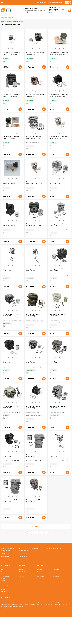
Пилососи (55, 574)
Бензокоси (39, 574)
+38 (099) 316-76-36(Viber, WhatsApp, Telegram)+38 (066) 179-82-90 (56, 9)
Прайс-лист (21, 576)
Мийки (54, 571)
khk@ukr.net (35, 548)
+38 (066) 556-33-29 (23, 550)
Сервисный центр (5, 576)
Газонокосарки (40, 576)
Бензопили (39, 569)
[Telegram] (49, 13)
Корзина (21, 569)
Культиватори (56, 576)
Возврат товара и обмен (6, 582)
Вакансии (3, 578)
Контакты (3, 589)
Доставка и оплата (5, 574)
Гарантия (3, 580)
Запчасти (9, 21)
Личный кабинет (23, 571)
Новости (3, 571)
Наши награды (4, 591)
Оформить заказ (23, 574)
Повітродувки (56, 569)
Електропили (40, 571)
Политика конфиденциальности (8, 585)
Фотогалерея (4, 587)
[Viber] (51, 13)
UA (66, 2)
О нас (2, 569)
